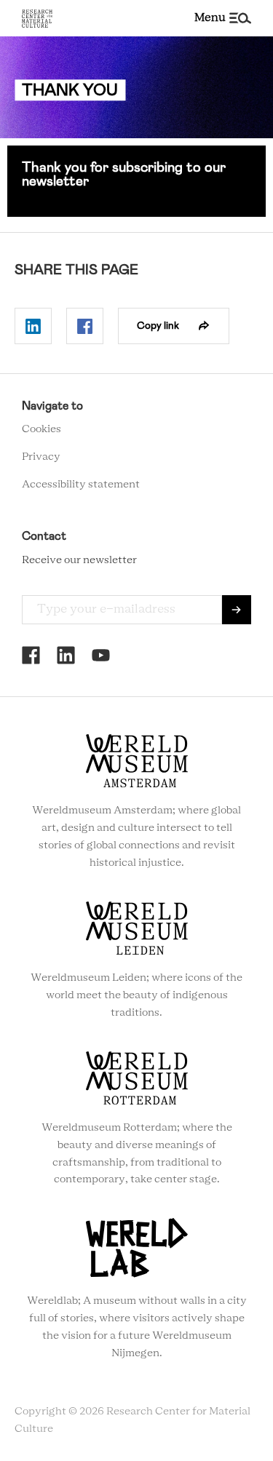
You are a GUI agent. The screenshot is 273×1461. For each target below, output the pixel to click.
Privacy (41, 457)
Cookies (41, 429)
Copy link (158, 325)
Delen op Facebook (84, 326)
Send (236, 609)
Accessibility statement (81, 484)
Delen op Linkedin (33, 326)
